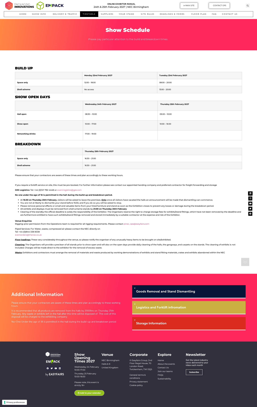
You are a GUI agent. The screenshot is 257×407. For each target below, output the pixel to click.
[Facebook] (48, 368)
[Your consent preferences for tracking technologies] (14, 402)
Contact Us (230, 14)
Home (23, 14)
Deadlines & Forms (172, 14)
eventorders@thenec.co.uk (28, 235)
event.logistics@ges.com (69, 190)
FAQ (214, 14)
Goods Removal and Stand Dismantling (165, 291)
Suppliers (107, 14)
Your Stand (126, 14)
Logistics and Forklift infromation (161, 307)
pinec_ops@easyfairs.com (137, 224)
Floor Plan (199, 14)
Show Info (39, 14)
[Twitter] (52, 368)
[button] (189, 6)
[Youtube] (56, 368)
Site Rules (147, 14)
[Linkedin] (60, 368)
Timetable (89, 14)
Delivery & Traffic (65, 14)
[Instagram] (250, 198)
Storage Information (151, 323)
